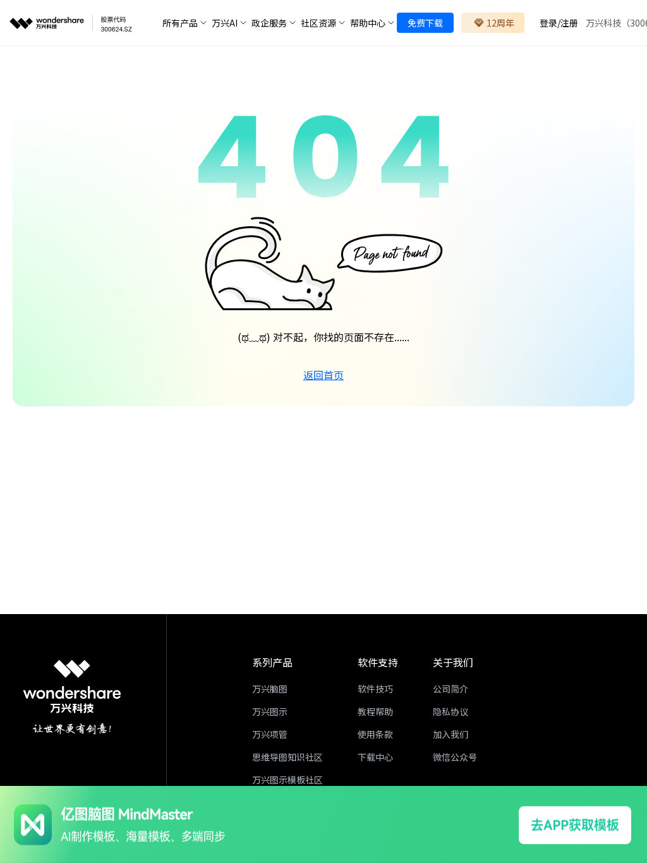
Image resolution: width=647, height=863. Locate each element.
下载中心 (375, 757)
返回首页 (323, 374)
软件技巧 (375, 688)
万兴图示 (269, 711)
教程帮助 (375, 711)
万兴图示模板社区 (287, 779)
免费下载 (425, 22)
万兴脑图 (269, 688)
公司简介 (450, 688)
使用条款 (375, 734)
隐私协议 (450, 711)
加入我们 (450, 734)
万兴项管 (269, 734)
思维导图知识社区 (287, 757)
